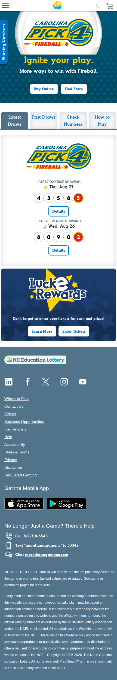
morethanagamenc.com (46, 554)
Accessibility (14, 444)
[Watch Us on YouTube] (82, 383)
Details (58, 211)
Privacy (10, 460)
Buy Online (44, 88)
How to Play (102, 120)
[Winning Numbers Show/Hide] (4, 42)
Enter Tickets (73, 331)
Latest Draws (14, 120)
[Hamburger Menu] (5, 5)
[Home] (35, 362)
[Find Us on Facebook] (27, 383)
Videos (10, 414)
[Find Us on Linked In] (8, 383)
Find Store (74, 88)
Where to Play (16, 398)
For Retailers (15, 429)
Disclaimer (13, 467)
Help (8, 437)
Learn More (42, 331)
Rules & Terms (16, 452)
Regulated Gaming (20, 475)
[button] (110, 5)
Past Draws (44, 117)
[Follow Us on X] (45, 383)
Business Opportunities (24, 421)
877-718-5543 (36, 536)
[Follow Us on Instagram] (64, 383)
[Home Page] (57, 5)
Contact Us (13, 406)
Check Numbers (73, 120)
